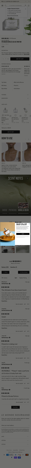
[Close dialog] (29, 223)
